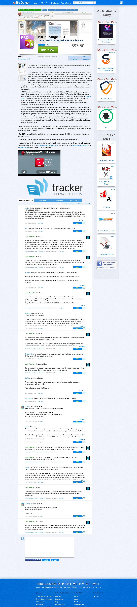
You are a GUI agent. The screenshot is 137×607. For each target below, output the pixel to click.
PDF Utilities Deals (107, 136)
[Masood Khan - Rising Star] (23, 355)
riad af (27, 208)
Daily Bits (58, 596)
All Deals (44, 10)
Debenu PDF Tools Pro (106, 160)
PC (42, 3)
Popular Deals (40, 602)
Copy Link (40, 223)
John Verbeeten (30, 236)
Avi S (26, 228)
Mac (35, 3)
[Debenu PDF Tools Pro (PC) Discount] (106, 148)
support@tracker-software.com (47, 145)
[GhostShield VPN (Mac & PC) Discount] (106, 87)
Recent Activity (60, 604)
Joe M (27, 467)
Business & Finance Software (56, 10)
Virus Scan (74, 59)
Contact (76, 596)
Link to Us (77, 602)
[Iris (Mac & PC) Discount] (106, 115)
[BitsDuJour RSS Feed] (98, 596)
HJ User (27, 272)
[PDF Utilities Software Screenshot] (22, 71)
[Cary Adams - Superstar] (23, 399)
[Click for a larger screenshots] (55, 195)
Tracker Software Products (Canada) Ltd (29, 10)
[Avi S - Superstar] (23, 229)
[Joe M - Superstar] (23, 468)
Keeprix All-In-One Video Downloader (106, 41)
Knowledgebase (23, 147)
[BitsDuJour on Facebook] (95, 596)
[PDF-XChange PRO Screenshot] (22, 65)
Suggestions (59, 599)
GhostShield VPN (106, 99)
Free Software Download (44, 599)
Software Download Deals (44, 596)
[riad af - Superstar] (23, 209)
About (76, 599)
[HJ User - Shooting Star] (23, 273)
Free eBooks (66, 3)
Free (47, 3)
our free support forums (80, 145)
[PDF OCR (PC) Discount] (106, 195)
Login (46, 560)
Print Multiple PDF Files (106, 254)
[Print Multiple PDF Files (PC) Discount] (106, 242)
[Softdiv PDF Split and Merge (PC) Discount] (106, 172)
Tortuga (27, 406)
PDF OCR (106, 207)
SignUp (55, 560)
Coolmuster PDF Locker (106, 231)
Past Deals (39, 604)
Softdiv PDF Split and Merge (106, 183)
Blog (56, 602)
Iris (106, 127)
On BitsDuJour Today (106, 13)
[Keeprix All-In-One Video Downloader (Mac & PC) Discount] (106, 30)
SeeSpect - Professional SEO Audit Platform (106, 69)
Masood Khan (29, 354)
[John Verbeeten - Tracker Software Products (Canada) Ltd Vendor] (88, 237)
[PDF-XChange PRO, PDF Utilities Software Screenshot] (22, 78)
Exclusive (55, 3)
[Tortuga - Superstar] (23, 407)
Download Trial (24, 59)
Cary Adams (29, 398)
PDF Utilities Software (72, 10)
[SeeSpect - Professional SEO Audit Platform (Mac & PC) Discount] (106, 58)
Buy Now (47, 49)
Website (85, 57)
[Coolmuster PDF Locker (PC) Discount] (106, 219)
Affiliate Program (79, 604)
